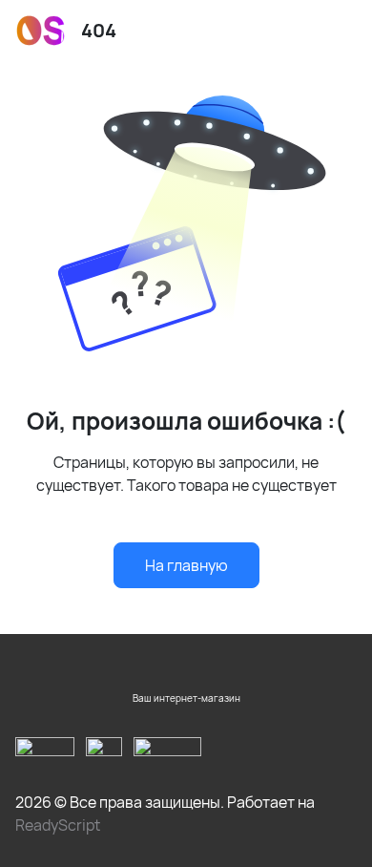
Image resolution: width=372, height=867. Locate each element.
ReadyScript (57, 824)
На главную (186, 565)
